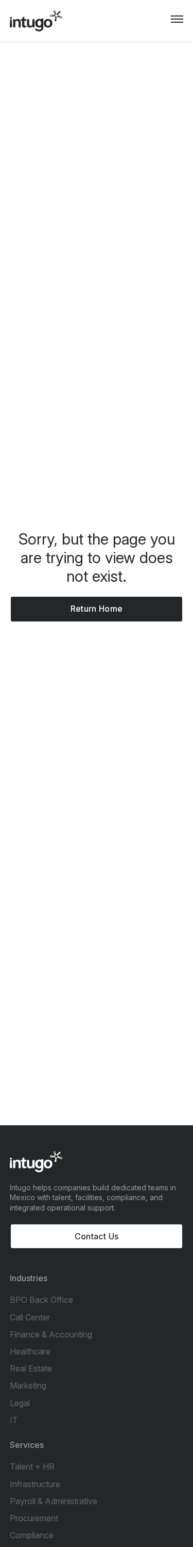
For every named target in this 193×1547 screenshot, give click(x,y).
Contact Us (97, 1236)
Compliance (32, 1535)
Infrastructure (35, 1484)
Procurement (34, 1518)
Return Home (97, 608)
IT (14, 1420)
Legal (20, 1403)
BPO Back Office (41, 1300)
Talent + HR (32, 1466)
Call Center (30, 1317)
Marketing (28, 1385)
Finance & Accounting (51, 1334)
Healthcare (30, 1351)
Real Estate (31, 1368)
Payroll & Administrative (53, 1501)
